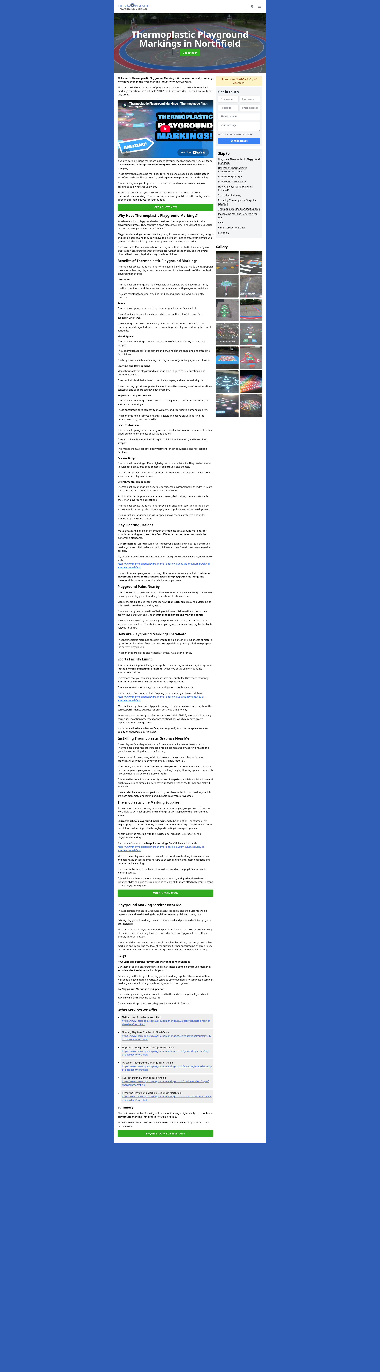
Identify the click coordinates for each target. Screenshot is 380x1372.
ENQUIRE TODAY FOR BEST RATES (165, 1133)
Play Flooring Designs (230, 176)
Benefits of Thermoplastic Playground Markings (232, 169)
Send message (239, 141)
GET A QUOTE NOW (165, 207)
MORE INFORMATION (165, 893)
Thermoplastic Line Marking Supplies (239, 209)
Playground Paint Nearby (232, 181)
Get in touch (190, 52)
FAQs (221, 222)
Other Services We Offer (231, 227)
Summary (223, 232)
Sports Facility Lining (229, 195)
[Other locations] (252, 7)
